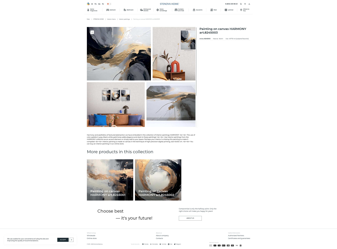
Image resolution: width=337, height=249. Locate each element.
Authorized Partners (236, 236)
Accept (63, 240)
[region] (142, 77)
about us (190, 218)
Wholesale (91, 236)
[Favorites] (245, 4)
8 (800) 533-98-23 (231, 4)
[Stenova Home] (169, 4)
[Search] (241, 4)
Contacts (159, 238)
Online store (92, 238)
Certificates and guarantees (239, 238)
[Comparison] (249, 4)
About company (162, 236)
